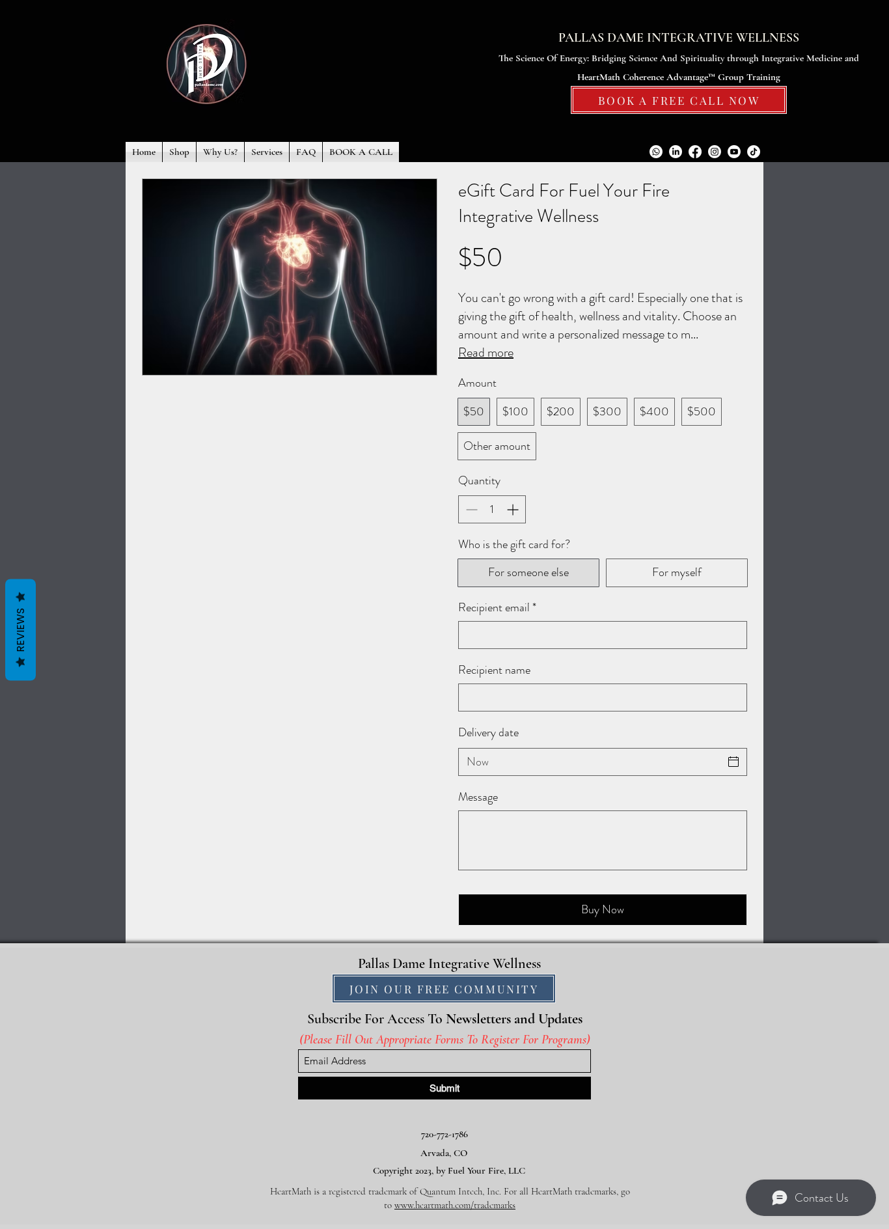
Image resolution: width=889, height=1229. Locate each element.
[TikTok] (753, 151)
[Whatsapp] (656, 151)
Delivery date (488, 732)
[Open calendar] (733, 761)
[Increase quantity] (514, 509)
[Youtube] (734, 151)
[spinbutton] (492, 509)
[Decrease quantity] (470, 509)
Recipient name (494, 670)
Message (478, 797)
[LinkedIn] (675, 151)
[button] (179, 152)
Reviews (20, 630)
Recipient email (497, 608)
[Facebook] (695, 151)
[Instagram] (714, 151)
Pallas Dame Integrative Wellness (449, 963)
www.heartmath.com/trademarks (454, 1205)
